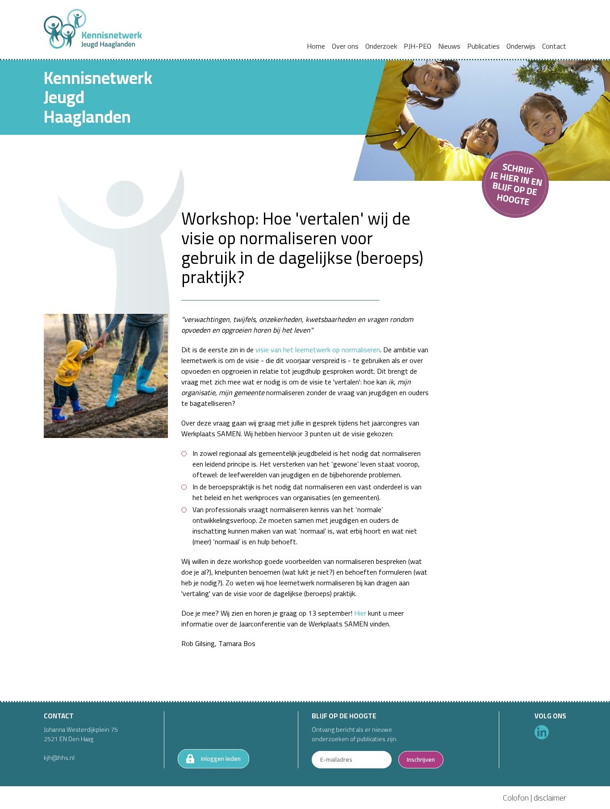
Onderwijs (520, 46)
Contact (554, 46)
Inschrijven (421, 759)
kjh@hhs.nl (59, 757)
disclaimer (550, 797)
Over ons (345, 46)
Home (316, 46)
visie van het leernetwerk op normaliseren (317, 349)
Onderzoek (381, 46)
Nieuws (449, 46)
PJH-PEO (417, 46)
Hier (360, 613)
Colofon (516, 797)
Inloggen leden (221, 758)
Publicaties (483, 46)
